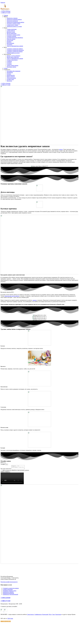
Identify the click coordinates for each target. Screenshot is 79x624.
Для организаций (11, 78)
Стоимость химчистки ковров (15, 51)
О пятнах (9, 64)
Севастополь (30, 614)
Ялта (50, 614)
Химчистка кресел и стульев (14, 26)
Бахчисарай (45, 614)
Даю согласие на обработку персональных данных (15, 470)
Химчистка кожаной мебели (14, 19)
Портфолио (10, 72)
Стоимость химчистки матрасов (15, 50)
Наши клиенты (11, 76)
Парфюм (9, 41)
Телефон (3, 464)
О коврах (9, 62)
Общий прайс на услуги (13, 53)
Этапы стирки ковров (12, 65)
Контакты (9, 80)
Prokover (3, 2)
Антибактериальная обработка (15, 37)
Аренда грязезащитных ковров (15, 46)
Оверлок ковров (11, 39)
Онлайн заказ (10, 79)
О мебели (9, 61)
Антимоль (9, 44)
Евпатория (58, 614)
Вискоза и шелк (11, 32)
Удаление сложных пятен (13, 23)
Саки (53, 614)
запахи (61, 149)
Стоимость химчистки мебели (15, 48)
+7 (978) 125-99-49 (5, 597)
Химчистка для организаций (10, 594)
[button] (5, 11)
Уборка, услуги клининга (13, 55)
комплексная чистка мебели (12, 296)
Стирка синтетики (12, 29)
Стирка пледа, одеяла (12, 25)
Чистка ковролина (11, 33)
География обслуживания (13, 71)
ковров (35, 300)
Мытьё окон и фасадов (13, 57)
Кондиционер (10, 43)
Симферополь (38, 614)
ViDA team (10, 618)
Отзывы (9, 73)
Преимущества (11, 75)
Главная (6, 15)
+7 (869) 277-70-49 (5, 600)
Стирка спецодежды (12, 60)
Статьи (5, 68)
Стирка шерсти (11, 30)
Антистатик (10, 40)
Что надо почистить (6, 468)
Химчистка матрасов (12, 21)
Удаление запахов (11, 36)
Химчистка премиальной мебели (15, 22)
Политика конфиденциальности (9, 582)
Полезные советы (11, 67)
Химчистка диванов (12, 18)
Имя (2, 462)
